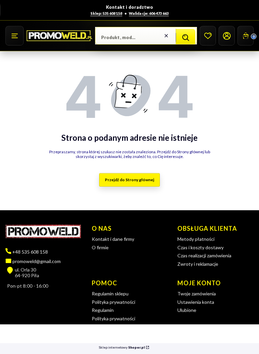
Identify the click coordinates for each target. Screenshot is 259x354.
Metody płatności (195, 239)
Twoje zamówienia (196, 293)
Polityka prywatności (113, 302)
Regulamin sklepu (110, 293)
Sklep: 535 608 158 (106, 13)
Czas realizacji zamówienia (204, 255)
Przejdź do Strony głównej (129, 179)
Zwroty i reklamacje (197, 264)
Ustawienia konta (195, 302)
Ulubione (186, 310)
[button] (14, 35)
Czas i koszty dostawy (200, 247)
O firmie (100, 247)
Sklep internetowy (122, 347)
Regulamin (103, 310)
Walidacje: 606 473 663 (149, 13)
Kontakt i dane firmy (113, 239)
